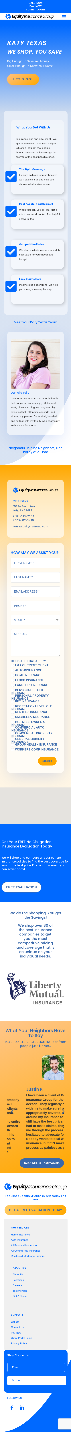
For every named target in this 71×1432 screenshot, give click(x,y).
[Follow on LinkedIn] (21, 1407)
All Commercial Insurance (25, 1250)
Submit (47, 760)
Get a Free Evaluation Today (35, 1210)
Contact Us (17, 1327)
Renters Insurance (31, 712)
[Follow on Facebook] (11, 1407)
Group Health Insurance (36, 744)
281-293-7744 (24, 516)
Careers (17, 1285)
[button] (37, 798)
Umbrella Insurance (32, 717)
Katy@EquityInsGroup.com (30, 526)
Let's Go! (23, 79)
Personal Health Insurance (27, 691)
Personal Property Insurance (30, 697)
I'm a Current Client (31, 665)
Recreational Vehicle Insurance (31, 708)
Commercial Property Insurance (31, 735)
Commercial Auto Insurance (27, 729)
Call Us (15, 1321)
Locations (18, 1279)
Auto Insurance (28, 670)
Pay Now (16, 1332)
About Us (18, 1274)
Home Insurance (28, 675)
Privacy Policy (19, 1343)
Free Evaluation (21, 887)
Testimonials (20, 1290)
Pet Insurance (27, 701)
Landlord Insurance (32, 685)
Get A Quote (20, 1296)
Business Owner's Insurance (28, 723)
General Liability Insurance (27, 740)
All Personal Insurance (24, 1245)
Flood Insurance (29, 680)
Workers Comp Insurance (37, 749)
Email (16, 1367)
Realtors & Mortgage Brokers (27, 1255)
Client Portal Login (21, 1337)
